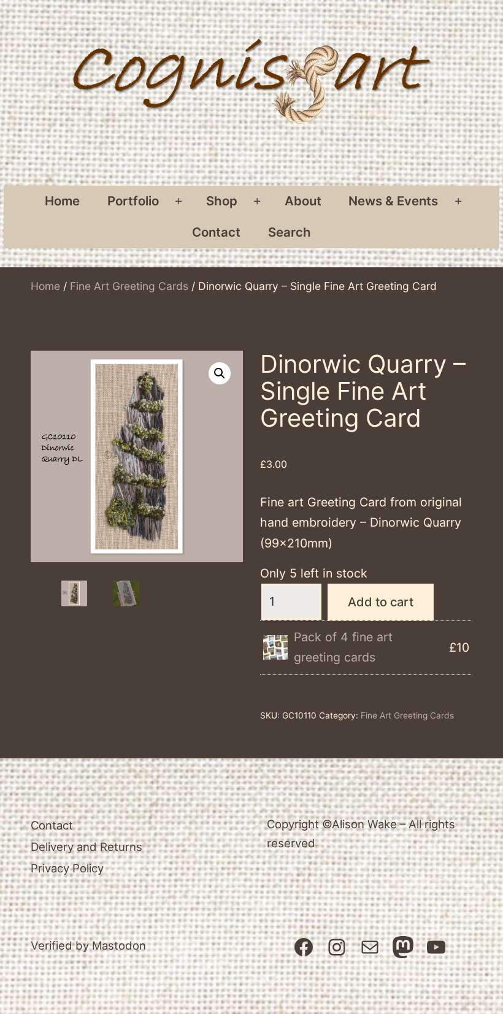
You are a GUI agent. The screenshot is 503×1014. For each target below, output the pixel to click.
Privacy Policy (67, 868)
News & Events (393, 200)
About (303, 200)
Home (62, 200)
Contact (216, 232)
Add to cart (380, 602)
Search (289, 232)
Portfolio (133, 200)
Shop (221, 200)
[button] (220, 373)
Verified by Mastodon (88, 945)
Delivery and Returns (86, 846)
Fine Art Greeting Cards (129, 286)
